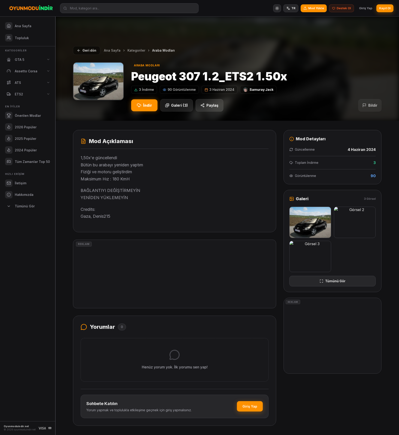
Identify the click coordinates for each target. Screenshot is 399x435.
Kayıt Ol (385, 8)
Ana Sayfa (112, 50)
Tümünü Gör (335, 281)
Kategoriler (136, 50)
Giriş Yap (365, 8)
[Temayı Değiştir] (277, 8)
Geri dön (89, 50)
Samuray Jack (261, 89)
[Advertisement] (174, 274)
